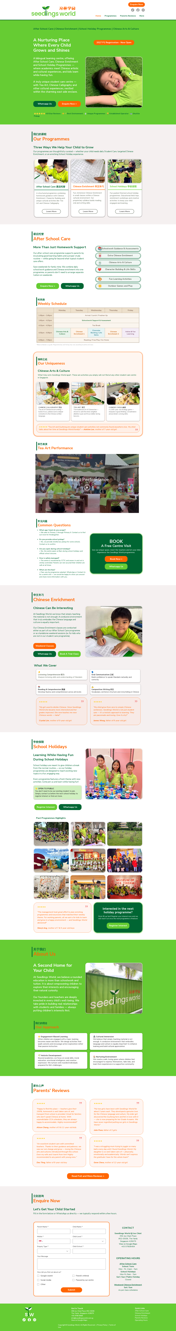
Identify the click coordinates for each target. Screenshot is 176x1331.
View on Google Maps (128, 1244)
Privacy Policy (102, 1325)
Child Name (78, 1227)
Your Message (42, 1256)
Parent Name (42, 1227)
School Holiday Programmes (95, 28)
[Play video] (87, 488)
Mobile (40, 1236)
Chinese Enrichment (66, 28)
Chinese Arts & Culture (126, 28)
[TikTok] (132, 10)
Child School (78, 1246)
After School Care (43, 28)
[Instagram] (143, 10)
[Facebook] (137, 10)
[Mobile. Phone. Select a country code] (41, 1241)
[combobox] (89, 1241)
